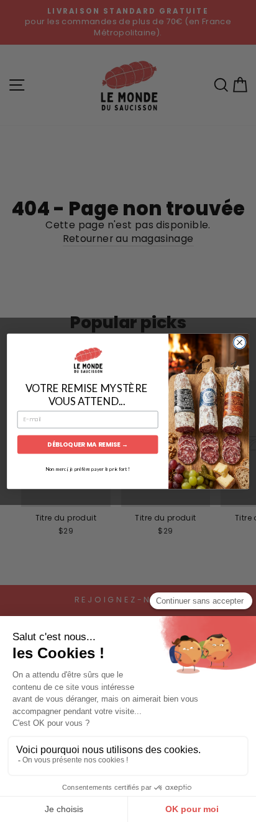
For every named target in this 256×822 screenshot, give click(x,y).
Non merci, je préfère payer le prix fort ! (87, 468)
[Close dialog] (239, 342)
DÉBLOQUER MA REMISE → (87, 444)
